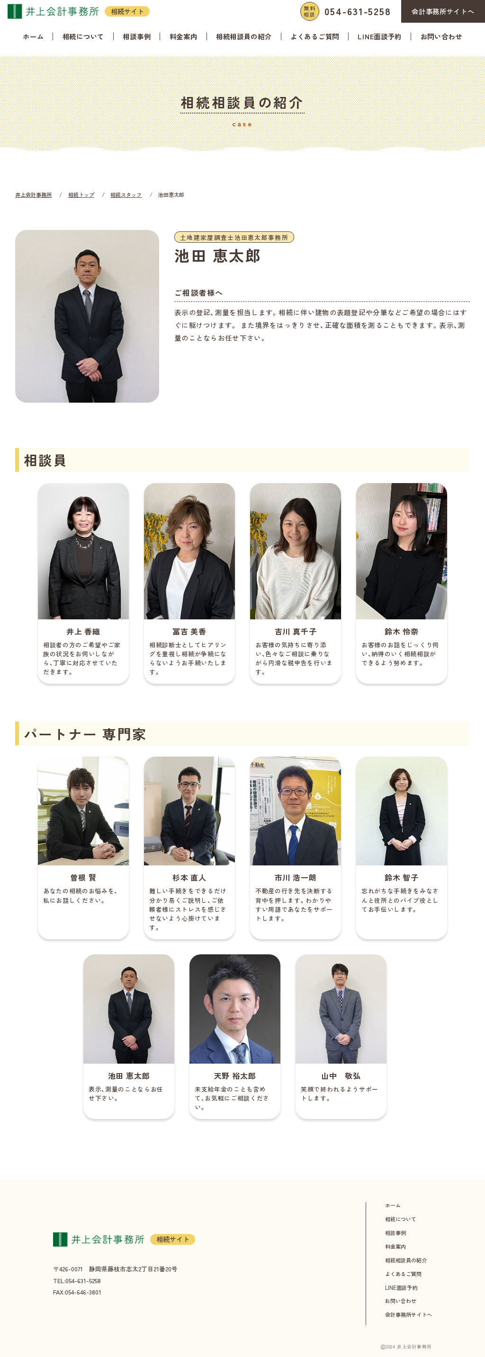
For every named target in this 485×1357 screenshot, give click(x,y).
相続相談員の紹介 (244, 37)
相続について (83, 37)
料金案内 (184, 37)
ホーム (33, 37)
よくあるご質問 (314, 37)
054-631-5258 (347, 11)
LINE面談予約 (380, 37)
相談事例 (137, 37)
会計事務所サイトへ (443, 12)
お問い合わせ (441, 37)
